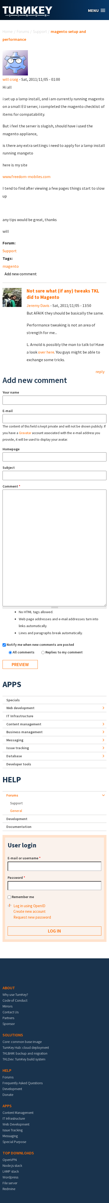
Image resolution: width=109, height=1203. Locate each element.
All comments (24, 652)
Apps (12, 684)
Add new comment (21, 273)
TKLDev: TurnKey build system (24, 1059)
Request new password (32, 917)
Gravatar (25, 433)
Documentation (18, 826)
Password (16, 877)
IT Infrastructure (19, 716)
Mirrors (7, 1006)
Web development (20, 708)
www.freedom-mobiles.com (26, 176)
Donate (8, 1094)
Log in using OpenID (29, 905)
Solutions (13, 1034)
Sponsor (9, 1023)
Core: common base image (22, 1041)
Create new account (29, 911)
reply (100, 371)
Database (14, 756)
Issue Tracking (13, 1130)
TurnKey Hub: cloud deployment (26, 1047)
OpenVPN (10, 1159)
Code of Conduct (15, 1000)
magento (11, 266)
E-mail (8, 411)
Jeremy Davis (38, 305)
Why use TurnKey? (15, 994)
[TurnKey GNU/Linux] (27, 14)
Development (16, 819)
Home (8, 31)
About (9, 987)
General (16, 810)
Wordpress (10, 1177)
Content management (23, 724)
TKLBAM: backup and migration (25, 1053)
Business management (24, 732)
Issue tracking (17, 748)
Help (12, 779)
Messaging (14, 740)
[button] (96, 10)
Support (40, 31)
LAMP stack (11, 1171)
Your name (11, 392)
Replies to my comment (64, 652)
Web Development (16, 1124)
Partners (8, 1018)
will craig (10, 79)
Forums (23, 31)
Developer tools (18, 764)
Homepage (11, 449)
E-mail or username (24, 858)
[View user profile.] (15, 62)
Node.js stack (12, 1165)
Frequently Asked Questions (23, 1083)
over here (46, 352)
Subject (9, 467)
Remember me (23, 897)
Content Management (18, 1112)
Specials (13, 700)
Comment (11, 486)
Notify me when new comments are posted (40, 644)
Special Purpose (14, 1141)
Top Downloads (18, 1152)
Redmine (9, 1189)
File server (10, 1183)
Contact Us (11, 1012)
